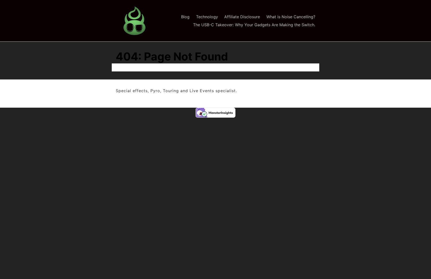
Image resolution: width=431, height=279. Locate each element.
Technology (207, 16)
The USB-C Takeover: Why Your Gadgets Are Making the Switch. (254, 24)
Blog (185, 16)
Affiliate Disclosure (242, 16)
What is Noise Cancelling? (290, 16)
